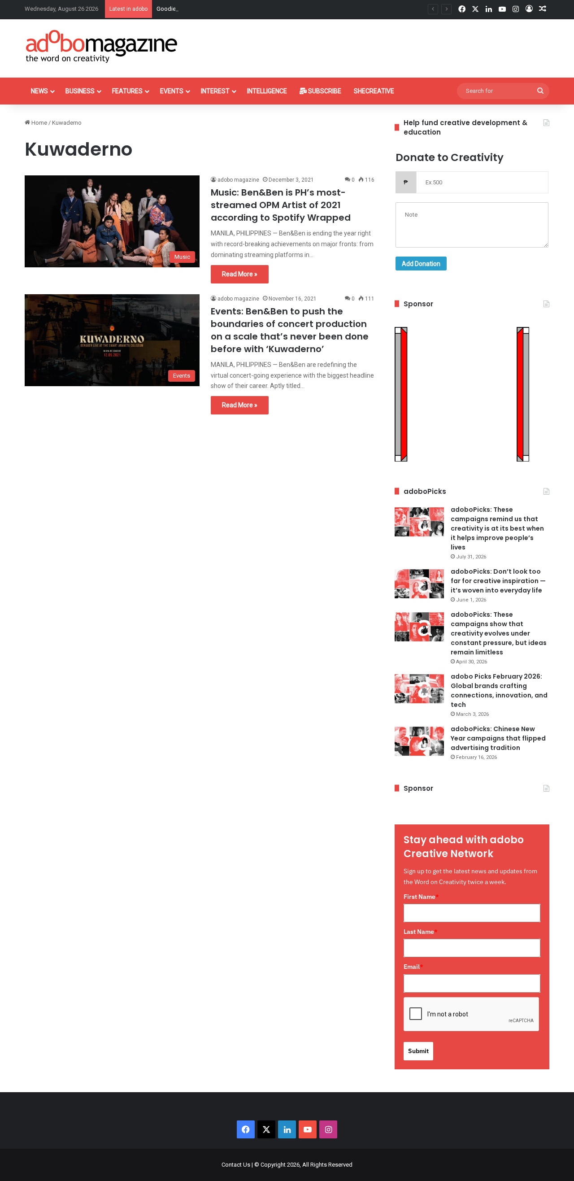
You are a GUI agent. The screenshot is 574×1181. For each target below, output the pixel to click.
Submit (418, 1051)
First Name (421, 897)
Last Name (421, 932)
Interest (215, 91)
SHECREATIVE (374, 91)
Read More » (239, 274)
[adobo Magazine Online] (102, 46)
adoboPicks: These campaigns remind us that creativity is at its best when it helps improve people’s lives (497, 528)
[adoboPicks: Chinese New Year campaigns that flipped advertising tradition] (419, 741)
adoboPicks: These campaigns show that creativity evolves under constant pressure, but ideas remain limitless (499, 633)
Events (171, 91)
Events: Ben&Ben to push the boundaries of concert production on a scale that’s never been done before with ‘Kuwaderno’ (290, 330)
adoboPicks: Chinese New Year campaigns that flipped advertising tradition (498, 738)
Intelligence (267, 91)
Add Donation (421, 263)
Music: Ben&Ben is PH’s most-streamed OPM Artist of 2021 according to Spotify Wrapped (281, 205)
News (39, 91)
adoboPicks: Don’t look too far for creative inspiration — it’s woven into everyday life (498, 581)
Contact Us (236, 1164)
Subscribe (324, 91)
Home (38, 122)
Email (413, 967)
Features (127, 91)
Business (80, 91)
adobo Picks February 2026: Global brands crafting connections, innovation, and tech (499, 690)
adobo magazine (238, 180)
